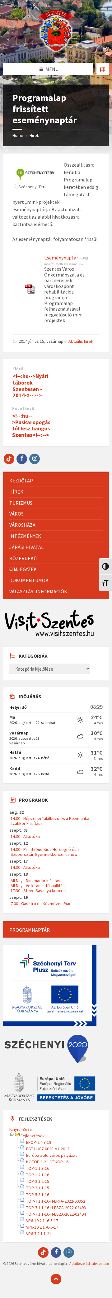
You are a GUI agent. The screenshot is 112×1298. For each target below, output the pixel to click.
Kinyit (14, 1129)
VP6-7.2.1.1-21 (38, 1233)
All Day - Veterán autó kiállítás (38, 885)
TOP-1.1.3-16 (37, 1168)
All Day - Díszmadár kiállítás (35, 880)
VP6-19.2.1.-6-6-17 (42, 1227)
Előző (17, 369)
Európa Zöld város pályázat (51, 1155)
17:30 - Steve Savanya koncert (39, 890)
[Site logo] (56, 51)
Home (17, 135)
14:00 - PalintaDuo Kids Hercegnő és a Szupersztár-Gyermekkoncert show (45, 852)
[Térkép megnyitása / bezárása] (102, 69)
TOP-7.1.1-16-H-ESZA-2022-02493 (56, 1207)
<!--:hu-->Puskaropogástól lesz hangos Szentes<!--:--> (31, 425)
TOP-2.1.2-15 (37, 1181)
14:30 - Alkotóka (25, 836)
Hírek (34, 135)
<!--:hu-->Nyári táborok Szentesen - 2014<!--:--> (30, 385)
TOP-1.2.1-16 (37, 1175)
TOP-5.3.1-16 (37, 1194)
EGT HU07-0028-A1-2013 (47, 1149)
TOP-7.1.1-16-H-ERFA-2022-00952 (55, 1201)
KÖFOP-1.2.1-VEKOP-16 (47, 1162)
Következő (23, 408)
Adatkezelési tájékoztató (89, 1263)
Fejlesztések (33, 1136)
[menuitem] (56, 480)
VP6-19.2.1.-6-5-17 (42, 1220)
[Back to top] (56, 1279)
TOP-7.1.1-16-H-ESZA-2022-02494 (56, 1214)
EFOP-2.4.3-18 (38, 1142)
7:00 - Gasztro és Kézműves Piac (41, 903)
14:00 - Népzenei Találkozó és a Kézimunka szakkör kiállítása (50, 821)
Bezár (27, 1129)
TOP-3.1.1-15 (37, 1188)
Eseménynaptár (61, 258)
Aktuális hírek (80, 341)
